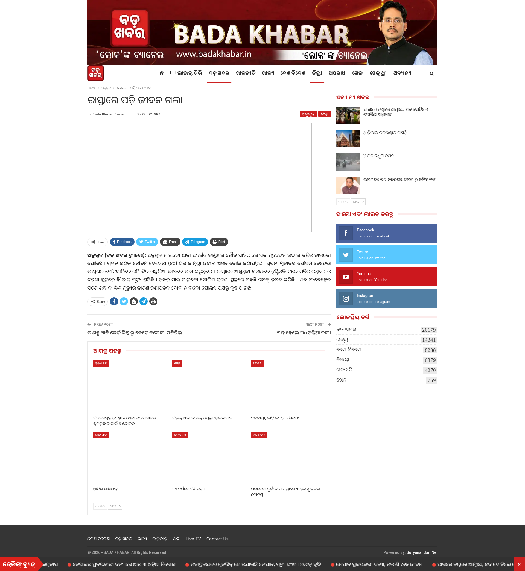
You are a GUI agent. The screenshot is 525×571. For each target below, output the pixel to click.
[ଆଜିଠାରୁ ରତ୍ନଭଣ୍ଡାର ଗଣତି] (348, 139)
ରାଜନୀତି (245, 73)
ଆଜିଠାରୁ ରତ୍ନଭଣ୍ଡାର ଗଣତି (385, 133)
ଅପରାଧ (337, 73)
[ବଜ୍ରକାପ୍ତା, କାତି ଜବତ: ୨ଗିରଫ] (288, 386)
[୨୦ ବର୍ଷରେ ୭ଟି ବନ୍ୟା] (209, 457)
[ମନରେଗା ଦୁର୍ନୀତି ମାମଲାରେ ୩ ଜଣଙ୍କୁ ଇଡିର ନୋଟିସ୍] (288, 457)
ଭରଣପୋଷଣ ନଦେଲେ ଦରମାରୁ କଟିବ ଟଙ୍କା (399, 179)
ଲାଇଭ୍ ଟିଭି (189, 73)
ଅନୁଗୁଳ (308, 114)
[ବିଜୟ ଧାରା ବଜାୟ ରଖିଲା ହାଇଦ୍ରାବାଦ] (209, 386)
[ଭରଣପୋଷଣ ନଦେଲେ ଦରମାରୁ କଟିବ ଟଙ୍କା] (348, 185)
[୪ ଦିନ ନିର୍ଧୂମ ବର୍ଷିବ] (348, 162)
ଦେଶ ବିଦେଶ (292, 73)
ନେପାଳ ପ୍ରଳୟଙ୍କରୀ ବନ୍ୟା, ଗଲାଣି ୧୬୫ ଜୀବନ (361, 564)
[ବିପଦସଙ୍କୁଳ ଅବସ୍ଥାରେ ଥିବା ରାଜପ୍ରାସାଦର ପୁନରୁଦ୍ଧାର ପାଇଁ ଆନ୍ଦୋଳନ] (130, 386)
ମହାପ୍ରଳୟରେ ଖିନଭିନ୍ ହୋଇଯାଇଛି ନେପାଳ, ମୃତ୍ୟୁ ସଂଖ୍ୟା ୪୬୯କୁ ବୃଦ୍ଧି (238, 564)
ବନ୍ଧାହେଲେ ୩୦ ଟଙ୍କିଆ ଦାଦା (304, 332)
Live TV (193, 539)
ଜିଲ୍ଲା (317, 73)
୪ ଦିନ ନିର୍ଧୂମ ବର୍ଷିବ (378, 156)
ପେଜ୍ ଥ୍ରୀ (378, 73)
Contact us (217, 539)
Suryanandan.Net (422, 552)
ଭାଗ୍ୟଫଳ (101, 435)
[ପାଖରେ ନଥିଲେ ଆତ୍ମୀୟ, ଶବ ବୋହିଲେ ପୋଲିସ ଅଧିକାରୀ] (348, 115)
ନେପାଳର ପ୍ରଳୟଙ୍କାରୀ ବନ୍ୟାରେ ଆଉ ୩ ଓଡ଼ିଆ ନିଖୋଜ (106, 564)
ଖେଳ (357, 73)
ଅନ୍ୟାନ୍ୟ (402, 73)
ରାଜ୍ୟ (268, 73)
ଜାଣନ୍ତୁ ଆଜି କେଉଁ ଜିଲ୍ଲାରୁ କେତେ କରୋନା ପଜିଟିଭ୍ (135, 332)
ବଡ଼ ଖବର (219, 73)
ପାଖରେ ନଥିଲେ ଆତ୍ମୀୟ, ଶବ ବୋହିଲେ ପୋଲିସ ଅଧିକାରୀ (395, 111)
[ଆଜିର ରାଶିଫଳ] (130, 457)
